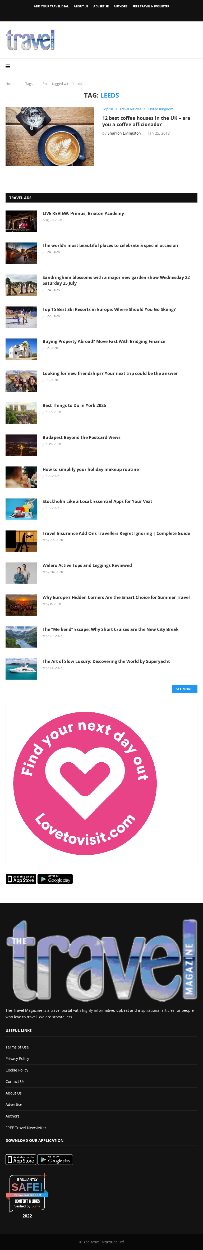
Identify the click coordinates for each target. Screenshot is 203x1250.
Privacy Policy (17, 1058)
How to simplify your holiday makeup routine (91, 469)
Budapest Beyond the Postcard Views (82, 437)
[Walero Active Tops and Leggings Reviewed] (21, 573)
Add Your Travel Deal (51, 6)
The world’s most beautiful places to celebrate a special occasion (110, 245)
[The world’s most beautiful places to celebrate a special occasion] (21, 253)
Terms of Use (17, 1047)
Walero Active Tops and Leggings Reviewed (87, 565)
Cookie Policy (17, 1070)
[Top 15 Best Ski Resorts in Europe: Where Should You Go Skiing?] (21, 317)
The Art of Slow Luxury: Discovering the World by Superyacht (106, 661)
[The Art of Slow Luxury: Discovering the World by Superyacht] (21, 669)
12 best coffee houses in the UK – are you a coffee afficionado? (146, 121)
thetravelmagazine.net (27, 1194)
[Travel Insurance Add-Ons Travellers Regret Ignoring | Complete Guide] (21, 541)
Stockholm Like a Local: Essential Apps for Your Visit (97, 501)
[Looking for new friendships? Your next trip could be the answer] (21, 381)
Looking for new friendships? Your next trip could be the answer (110, 373)
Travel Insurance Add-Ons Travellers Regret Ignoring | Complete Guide (116, 533)
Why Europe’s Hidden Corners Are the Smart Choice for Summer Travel (116, 597)
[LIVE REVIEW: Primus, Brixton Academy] (21, 221)
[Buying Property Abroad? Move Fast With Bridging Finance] (21, 349)
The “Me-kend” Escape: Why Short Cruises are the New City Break (111, 629)
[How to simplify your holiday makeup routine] (21, 477)
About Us (81, 6)
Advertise (101, 6)
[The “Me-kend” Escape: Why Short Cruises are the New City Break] (21, 637)
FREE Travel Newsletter (150, 6)
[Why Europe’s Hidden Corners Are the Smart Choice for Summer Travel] (21, 605)
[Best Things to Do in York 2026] (21, 413)
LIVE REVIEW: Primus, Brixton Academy (83, 213)
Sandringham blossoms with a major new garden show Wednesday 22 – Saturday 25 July (118, 280)
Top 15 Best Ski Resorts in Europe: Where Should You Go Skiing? (109, 309)
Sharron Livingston (124, 133)
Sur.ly (35, 1206)
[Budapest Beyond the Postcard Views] (21, 445)
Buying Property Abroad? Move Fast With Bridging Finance (104, 341)
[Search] (194, 66)
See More (184, 689)
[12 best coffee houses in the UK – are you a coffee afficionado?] (50, 136)
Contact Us (15, 1081)
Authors (120, 6)
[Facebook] (92, 14)
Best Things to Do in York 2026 (74, 405)
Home (10, 83)
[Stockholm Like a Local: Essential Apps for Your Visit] (21, 509)
